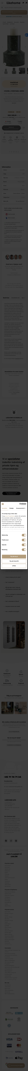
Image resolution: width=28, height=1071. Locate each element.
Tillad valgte (14, 561)
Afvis (14, 565)
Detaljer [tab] (11, 508)
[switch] (24, 540)
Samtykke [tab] (4, 508)
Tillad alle (14, 556)
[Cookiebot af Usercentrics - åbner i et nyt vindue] (19, 504)
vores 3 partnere (9, 516)
